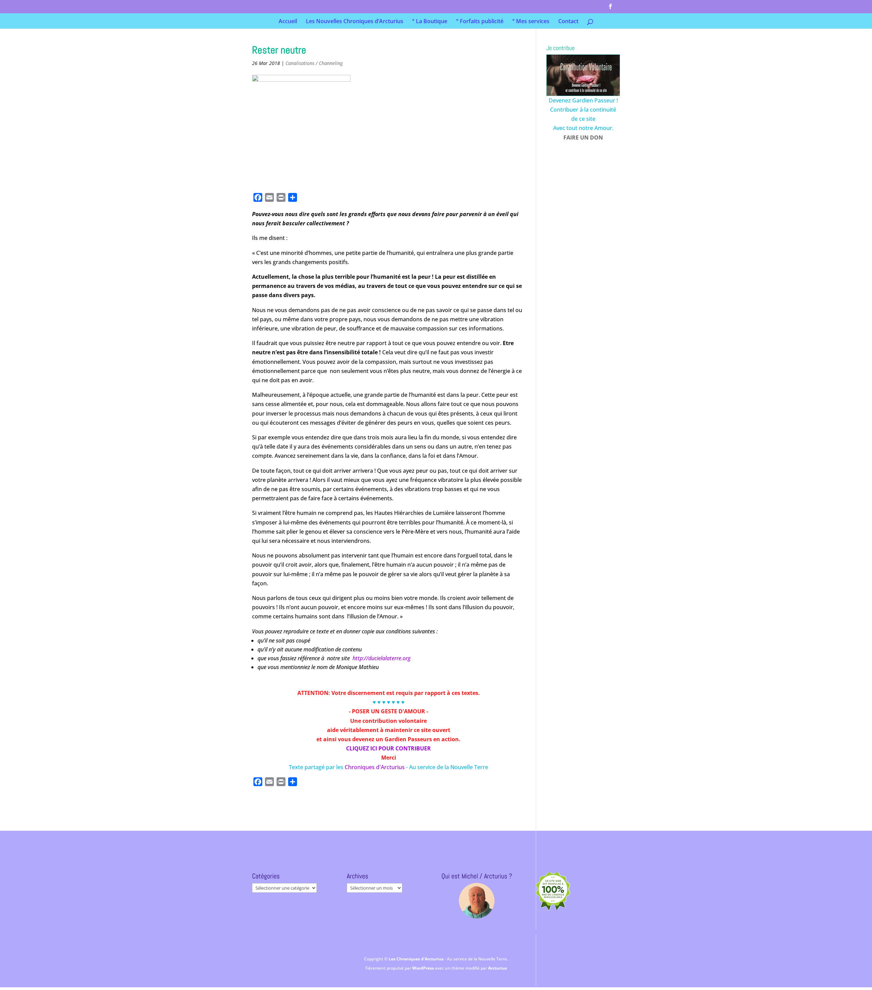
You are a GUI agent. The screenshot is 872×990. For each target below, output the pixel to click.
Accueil (288, 22)
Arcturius (497, 968)
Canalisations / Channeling (314, 63)
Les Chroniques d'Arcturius (417, 959)
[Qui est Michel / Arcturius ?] (476, 901)
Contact (568, 22)
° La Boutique (429, 22)
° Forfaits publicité (479, 22)
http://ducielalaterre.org (381, 658)
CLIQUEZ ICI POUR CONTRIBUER (388, 748)
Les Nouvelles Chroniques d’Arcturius (354, 22)
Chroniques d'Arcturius (375, 767)
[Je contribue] (583, 75)
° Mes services (530, 22)
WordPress (423, 968)
